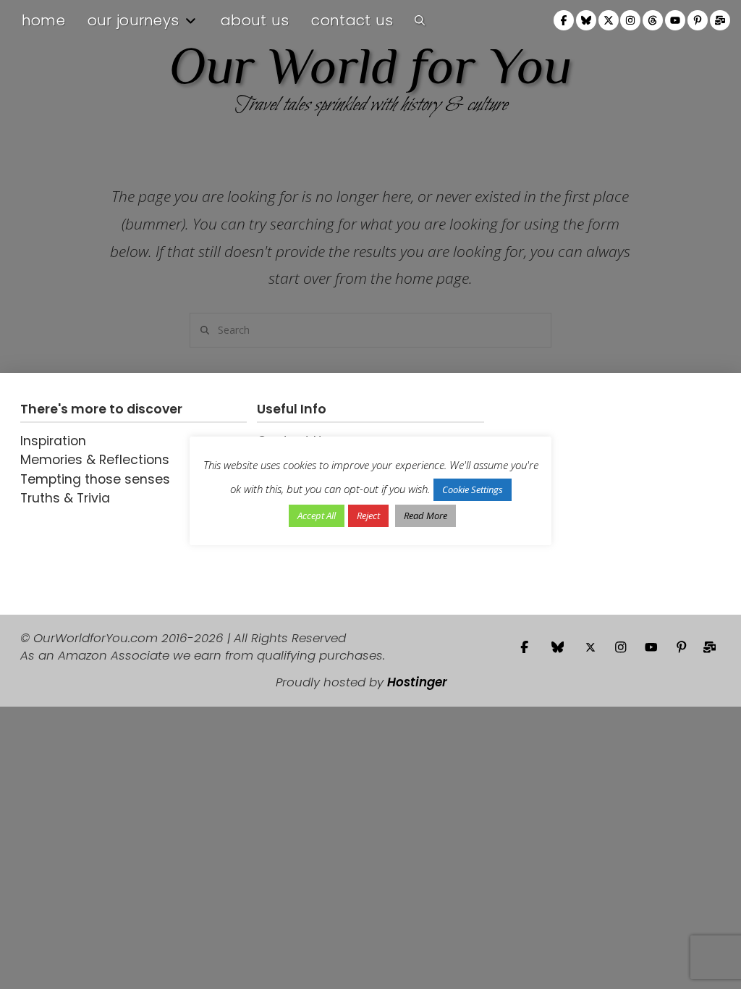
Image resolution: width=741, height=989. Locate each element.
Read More (425, 515)
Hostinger (417, 682)
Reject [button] (368, 515)
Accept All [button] (316, 515)
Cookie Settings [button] (472, 489)
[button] (420, 20)
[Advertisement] (584, 493)
